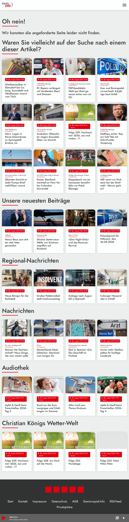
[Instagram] (64, 490)
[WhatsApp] (48, 490)
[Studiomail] (73, 490)
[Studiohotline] (81, 490)
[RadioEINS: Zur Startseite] (61, 5)
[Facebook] (56, 490)
